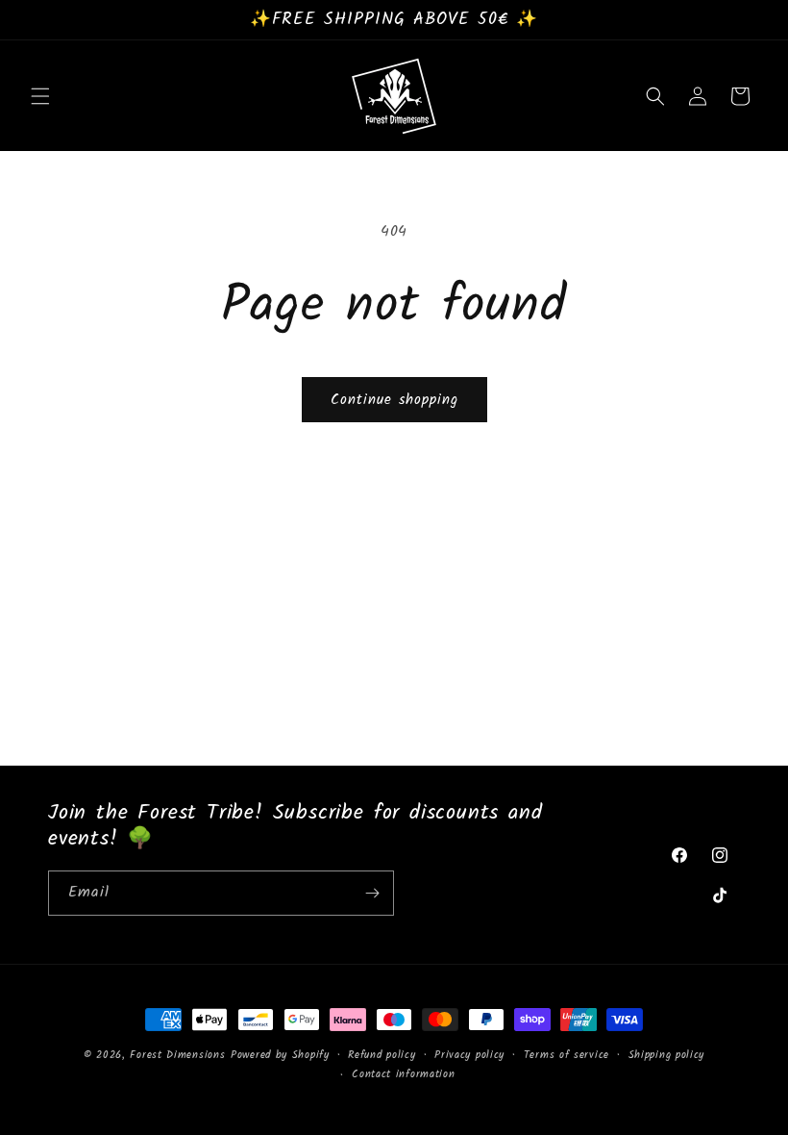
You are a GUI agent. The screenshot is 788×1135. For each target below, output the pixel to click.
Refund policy (381, 1055)
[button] (40, 96)
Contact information (403, 1074)
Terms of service (566, 1055)
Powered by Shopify (280, 1055)
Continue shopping (394, 400)
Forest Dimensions (177, 1055)
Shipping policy (666, 1055)
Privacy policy (469, 1055)
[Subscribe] (372, 893)
